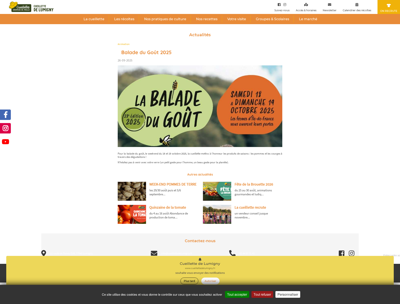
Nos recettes (207, 19)
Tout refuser (262, 294)
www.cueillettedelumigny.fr (200, 268)
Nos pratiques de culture (165, 19)
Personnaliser (288, 294)
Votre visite (236, 19)
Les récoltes (124, 19)
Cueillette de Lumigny (200, 263)
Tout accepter (237, 294)
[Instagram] (283, 4)
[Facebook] (279, 4)
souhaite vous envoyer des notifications (200, 273)
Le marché (308, 19)
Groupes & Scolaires (272, 19)
